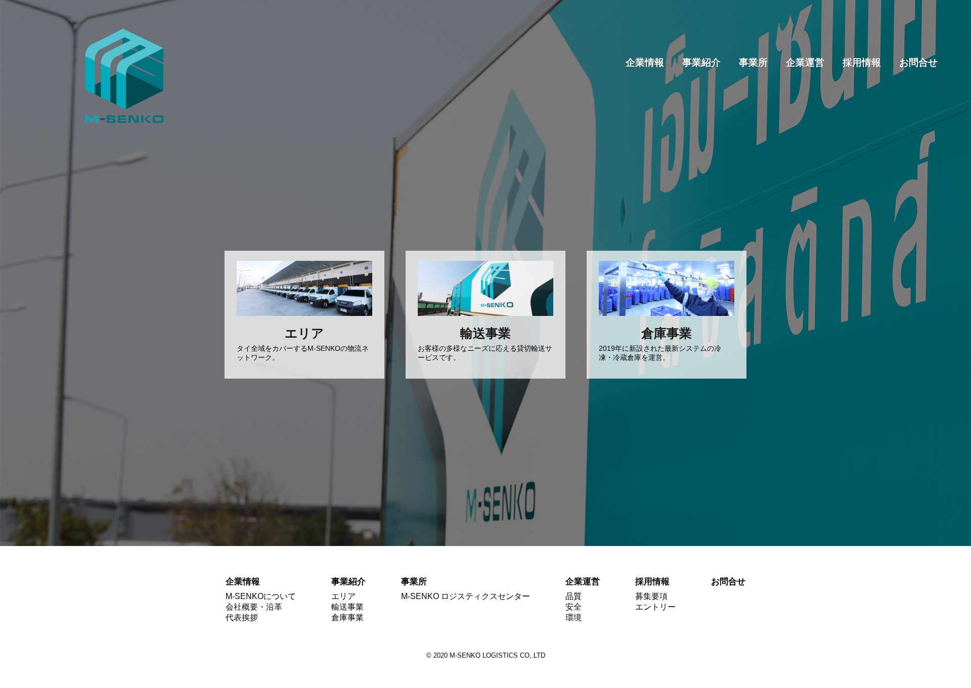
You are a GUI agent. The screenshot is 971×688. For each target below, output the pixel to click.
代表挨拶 (242, 617)
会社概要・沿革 (254, 607)
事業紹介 (701, 62)
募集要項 (651, 596)
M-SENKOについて (261, 596)
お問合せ (918, 62)
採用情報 (862, 62)
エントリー (655, 607)
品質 (573, 596)
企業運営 (805, 62)
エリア (343, 596)
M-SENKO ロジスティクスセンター (465, 596)
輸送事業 (347, 607)
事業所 (753, 62)
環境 (573, 617)
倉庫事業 (347, 617)
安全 (573, 607)
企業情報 (645, 62)
